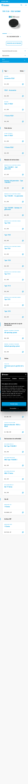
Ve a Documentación (13, 36)
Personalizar (13, 408)
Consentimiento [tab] (6, 378)
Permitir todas (14, 404)
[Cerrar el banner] (25, 374)
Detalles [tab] (14, 378)
